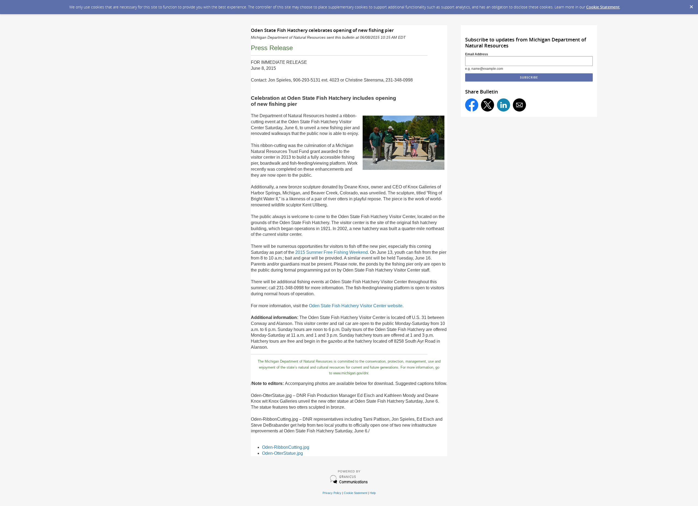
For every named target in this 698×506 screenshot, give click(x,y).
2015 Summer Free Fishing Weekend (331, 252)
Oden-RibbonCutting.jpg (285, 447)
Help (373, 493)
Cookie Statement (603, 7)
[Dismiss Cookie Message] (691, 5)
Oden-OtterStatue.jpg (282, 453)
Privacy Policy (332, 493)
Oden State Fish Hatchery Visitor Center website (355, 305)
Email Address (476, 54)
